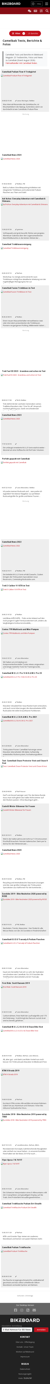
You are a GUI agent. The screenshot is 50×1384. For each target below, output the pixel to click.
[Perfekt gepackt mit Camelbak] (25, 475)
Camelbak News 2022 (11, 542)
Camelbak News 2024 (11, 155)
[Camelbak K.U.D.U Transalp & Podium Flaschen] (25, 955)
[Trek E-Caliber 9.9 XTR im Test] (25, 602)
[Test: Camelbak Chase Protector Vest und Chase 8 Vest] (25, 779)
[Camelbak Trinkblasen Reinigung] (25, 260)
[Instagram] (21, 1310)
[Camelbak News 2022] (25, 558)
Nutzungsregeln (25, 1374)
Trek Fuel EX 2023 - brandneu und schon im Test (24, 371)
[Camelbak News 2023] (25, 431)
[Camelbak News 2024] (25, 171)
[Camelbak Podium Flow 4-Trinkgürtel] (25, 88)
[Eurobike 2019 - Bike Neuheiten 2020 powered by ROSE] (25, 912)
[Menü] (46, 3)
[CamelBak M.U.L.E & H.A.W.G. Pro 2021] (25, 733)
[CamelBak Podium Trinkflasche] (25, 1264)
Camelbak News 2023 (11, 415)
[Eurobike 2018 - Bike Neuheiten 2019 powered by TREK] (25, 1132)
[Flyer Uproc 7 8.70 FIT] (25, 1176)
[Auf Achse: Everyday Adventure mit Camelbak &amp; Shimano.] (25, 217)
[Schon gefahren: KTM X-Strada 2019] (25, 1087)
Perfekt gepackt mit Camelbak (16, 459)
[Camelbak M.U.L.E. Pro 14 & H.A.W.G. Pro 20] (25, 689)
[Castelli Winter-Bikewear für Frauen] (25, 822)
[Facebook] (15, 1310)
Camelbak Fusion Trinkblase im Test (18, 288)
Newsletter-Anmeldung (12, 1326)
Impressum (25, 1357)
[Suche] (47, 10)
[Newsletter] (34, 1310)
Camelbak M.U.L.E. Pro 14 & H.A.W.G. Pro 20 (22, 673)
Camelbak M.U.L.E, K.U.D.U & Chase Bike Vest (22, 1027)
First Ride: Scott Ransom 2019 (16, 983)
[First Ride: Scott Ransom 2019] (25, 999)
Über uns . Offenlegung (25, 1342)
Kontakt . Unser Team (25, 1347)
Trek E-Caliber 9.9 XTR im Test (16, 585)
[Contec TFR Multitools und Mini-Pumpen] (25, 645)
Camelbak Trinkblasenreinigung (16, 244)
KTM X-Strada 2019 (10, 1070)
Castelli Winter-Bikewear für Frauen (18, 806)
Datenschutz (25, 1369)
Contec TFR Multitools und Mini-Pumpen (20, 629)
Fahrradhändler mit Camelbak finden (21, 63)
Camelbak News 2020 (11, 850)
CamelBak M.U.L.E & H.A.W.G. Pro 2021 (19, 717)
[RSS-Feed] (27, 1310)
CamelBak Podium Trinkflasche (16, 1247)
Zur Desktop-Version (25, 1305)
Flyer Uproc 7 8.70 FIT (12, 1160)
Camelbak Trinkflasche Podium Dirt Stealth (22, 1203)
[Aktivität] (35, 10)
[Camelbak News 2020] (25, 866)
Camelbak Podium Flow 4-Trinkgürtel (19, 72)
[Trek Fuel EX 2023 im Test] (25, 387)
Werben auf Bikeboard (25, 1352)
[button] (41, 10)
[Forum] (29, 10)
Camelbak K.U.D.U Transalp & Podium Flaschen (23, 939)
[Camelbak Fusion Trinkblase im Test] (25, 304)
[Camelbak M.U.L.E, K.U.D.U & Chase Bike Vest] (25, 1043)
